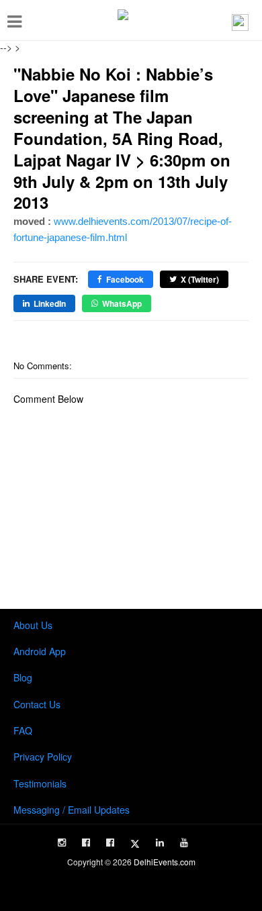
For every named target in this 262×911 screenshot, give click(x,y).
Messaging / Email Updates (71, 809)
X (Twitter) (200, 279)
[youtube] (184, 842)
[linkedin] (160, 842)
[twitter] (135, 844)
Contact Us (36, 704)
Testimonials (40, 783)
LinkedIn (50, 303)
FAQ (22, 730)
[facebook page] (86, 842)
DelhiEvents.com (164, 861)
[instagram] (62, 842)
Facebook (125, 279)
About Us (32, 625)
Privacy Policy (42, 756)
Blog (22, 677)
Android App (39, 651)
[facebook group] (110, 842)
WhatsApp (122, 303)
